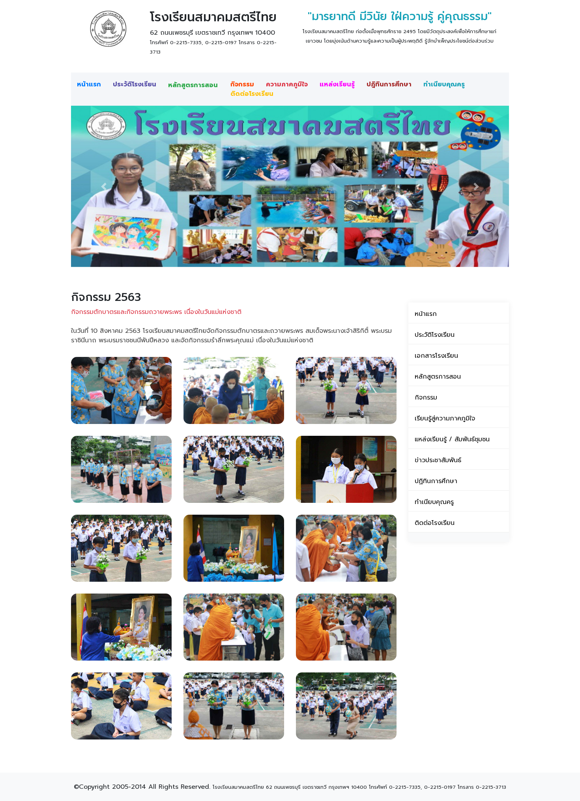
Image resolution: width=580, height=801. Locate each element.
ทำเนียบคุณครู (444, 84)
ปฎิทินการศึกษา (389, 84)
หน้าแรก (89, 84)
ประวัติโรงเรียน (134, 84)
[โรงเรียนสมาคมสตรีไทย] (108, 29)
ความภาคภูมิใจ (287, 84)
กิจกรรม (242, 84)
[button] (104, 186)
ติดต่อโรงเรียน (251, 94)
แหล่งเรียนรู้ (337, 84)
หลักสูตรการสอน (193, 85)
